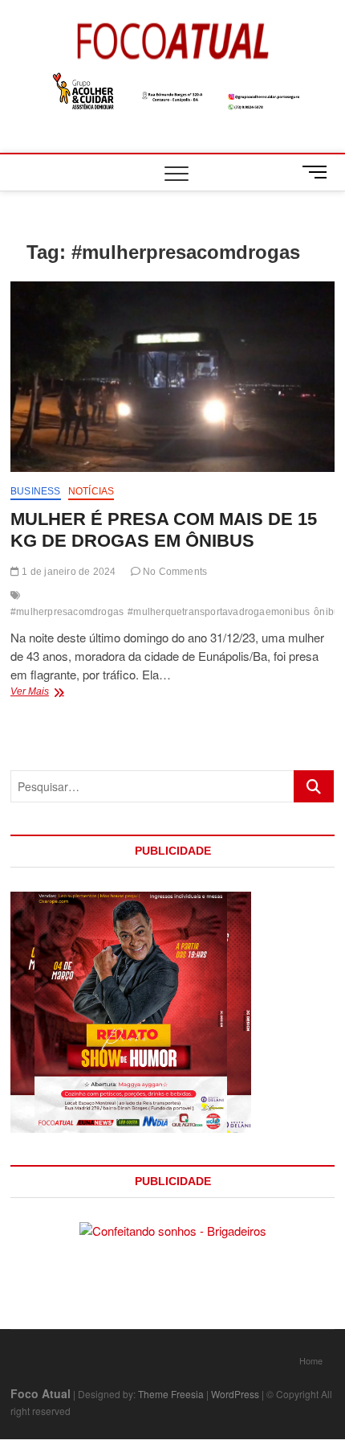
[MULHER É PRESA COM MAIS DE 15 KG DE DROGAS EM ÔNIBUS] (172, 376)
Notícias (91, 491)
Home (311, 1360)
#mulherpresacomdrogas (67, 611)
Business (35, 491)
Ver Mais (50, 693)
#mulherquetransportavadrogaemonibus (219, 611)
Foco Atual (40, 1393)
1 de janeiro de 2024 (67, 571)
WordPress (235, 1394)
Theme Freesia (171, 1394)
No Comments (173, 571)
